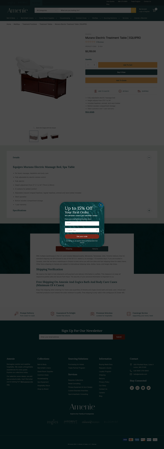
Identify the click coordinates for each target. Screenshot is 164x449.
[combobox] (81, 230)
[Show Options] (97, 230)
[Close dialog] (101, 205)
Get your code (82, 236)
